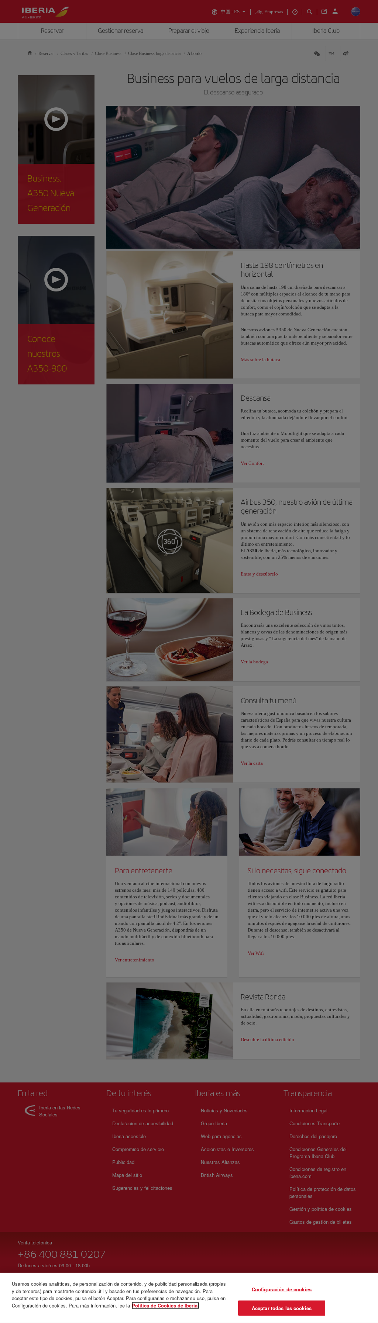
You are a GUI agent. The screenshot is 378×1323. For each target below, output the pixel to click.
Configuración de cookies (282, 1289)
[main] (189, 1298)
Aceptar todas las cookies (282, 1307)
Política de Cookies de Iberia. (165, 1305)
